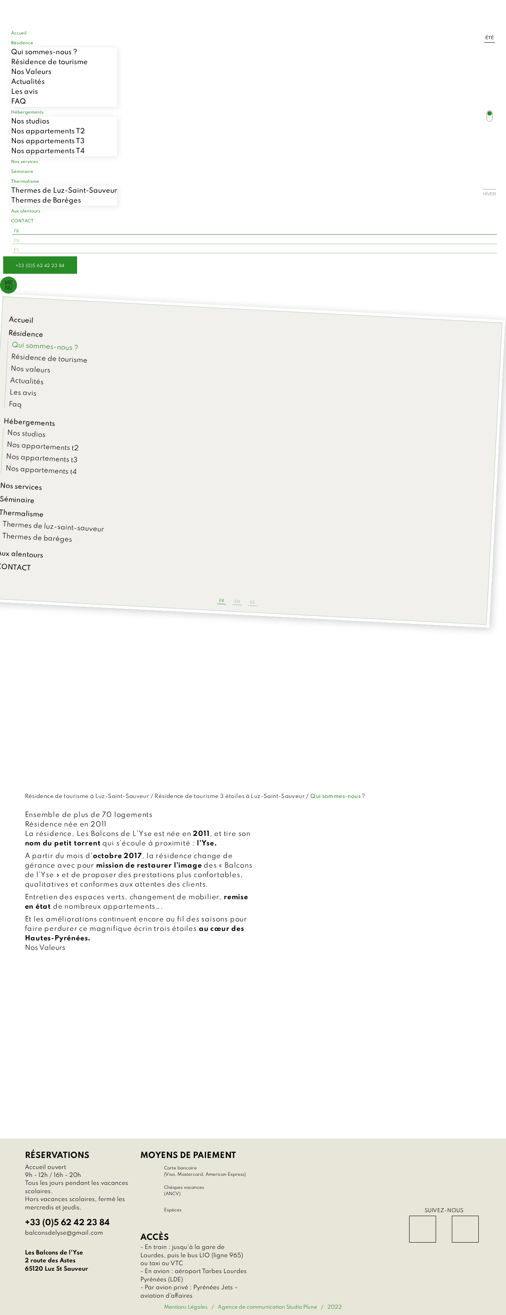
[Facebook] (422, 1229)
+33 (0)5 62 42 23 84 (40, 265)
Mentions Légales (186, 1307)
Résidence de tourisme (49, 62)
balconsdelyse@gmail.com (64, 1233)
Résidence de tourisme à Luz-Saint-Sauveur (87, 796)
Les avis (24, 91)
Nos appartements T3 (48, 141)
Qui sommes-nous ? (44, 52)
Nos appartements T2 (48, 131)
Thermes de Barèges (46, 200)
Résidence (25, 334)
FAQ (18, 101)
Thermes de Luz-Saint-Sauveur (64, 190)
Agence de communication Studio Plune (267, 1307)
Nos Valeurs (31, 72)
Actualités (28, 81)
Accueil (21, 320)
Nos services (21, 487)
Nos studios (30, 121)
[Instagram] (465, 1229)
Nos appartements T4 (48, 151)
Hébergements (29, 423)
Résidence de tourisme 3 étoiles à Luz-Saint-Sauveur (230, 796)
